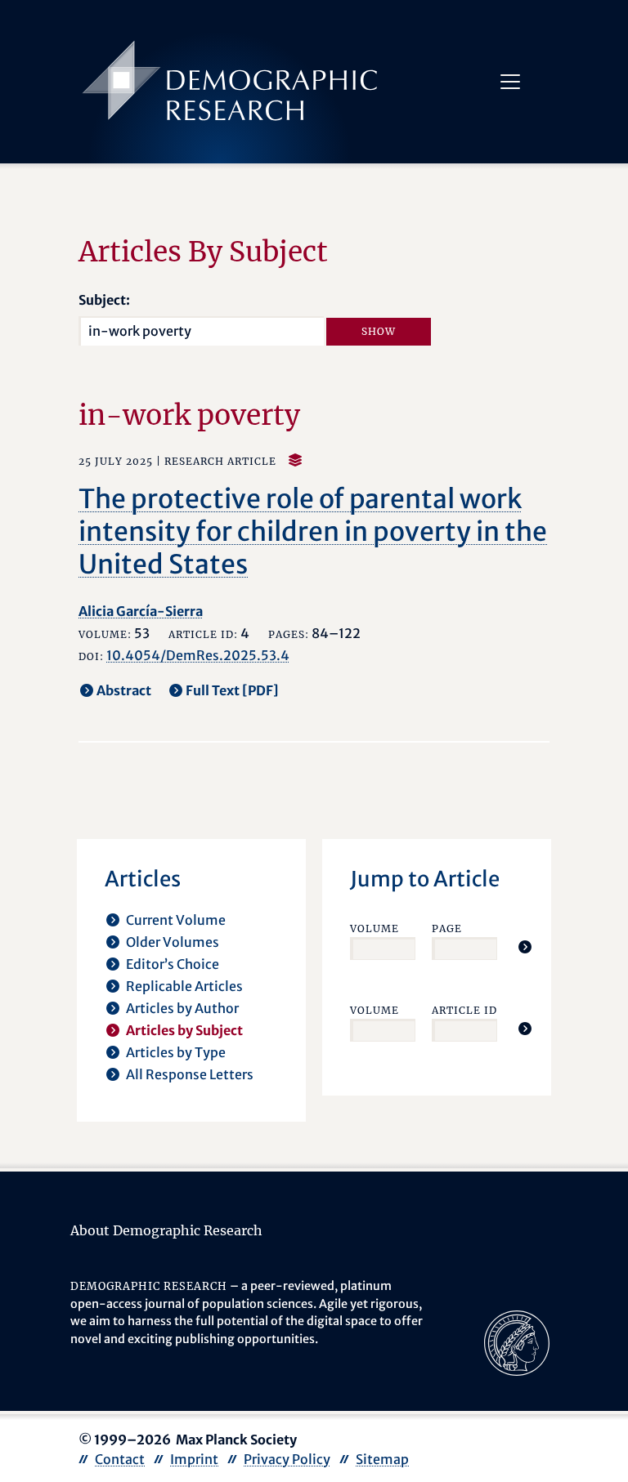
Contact (120, 1459)
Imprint (194, 1459)
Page (447, 928)
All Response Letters (189, 1074)
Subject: (104, 300)
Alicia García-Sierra (140, 611)
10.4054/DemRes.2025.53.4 (197, 655)
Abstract (123, 690)
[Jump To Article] (525, 946)
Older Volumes (172, 942)
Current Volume (176, 920)
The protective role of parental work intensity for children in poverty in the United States (312, 532)
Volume (374, 928)
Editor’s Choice (172, 964)
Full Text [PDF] (232, 690)
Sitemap (382, 1459)
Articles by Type (176, 1052)
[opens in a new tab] (517, 1342)
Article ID (464, 1010)
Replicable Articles (184, 986)
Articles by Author (182, 1008)
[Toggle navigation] (510, 81)
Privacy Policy (287, 1459)
